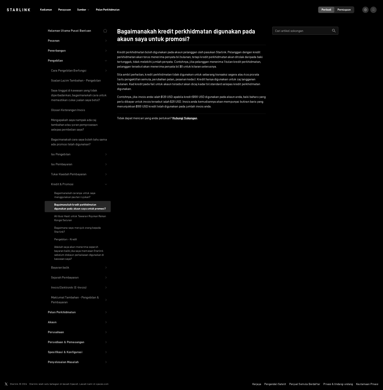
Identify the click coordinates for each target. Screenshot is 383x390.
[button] (78, 40)
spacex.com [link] (102, 384)
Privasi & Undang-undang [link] (338, 384)
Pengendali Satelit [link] (275, 384)
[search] (334, 31)
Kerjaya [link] (256, 384)
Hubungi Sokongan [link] (184, 118)
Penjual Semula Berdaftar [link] (304, 384)
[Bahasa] (365, 10)
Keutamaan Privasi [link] (367, 384)
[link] (18, 10)
